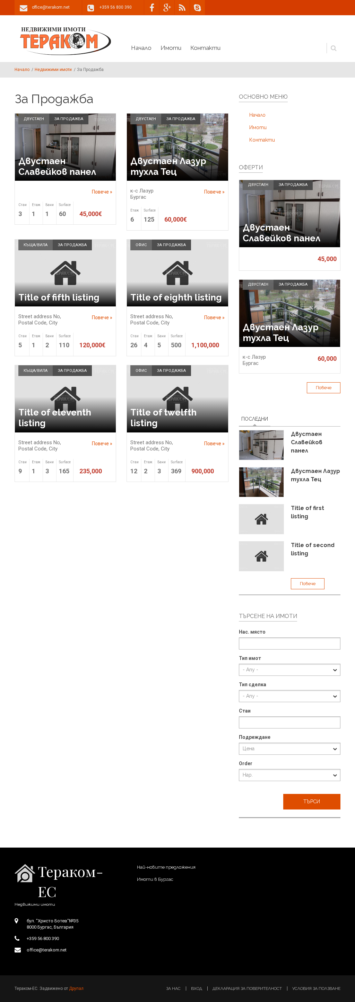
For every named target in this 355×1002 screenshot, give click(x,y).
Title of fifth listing (58, 297)
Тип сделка (252, 684)
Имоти (171, 47)
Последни (255, 419)
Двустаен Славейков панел (57, 166)
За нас (173, 988)
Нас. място (252, 632)
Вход (196, 988)
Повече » (102, 192)
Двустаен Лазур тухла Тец (168, 166)
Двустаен (34, 119)
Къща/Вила (35, 245)
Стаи (245, 711)
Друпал (76, 988)
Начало (65, 41)
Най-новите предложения (166, 867)
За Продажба (68, 119)
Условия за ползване (316, 988)
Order (245, 763)
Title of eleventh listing (54, 417)
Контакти (205, 47)
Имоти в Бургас (155, 879)
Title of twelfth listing (163, 417)
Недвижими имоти (53, 69)
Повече (323, 387)
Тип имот (250, 658)
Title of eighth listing (176, 297)
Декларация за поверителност (247, 988)
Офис (141, 245)
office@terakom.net (51, 7)
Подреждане (254, 737)
